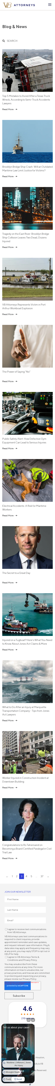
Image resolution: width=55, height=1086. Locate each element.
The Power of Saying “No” (16, 371)
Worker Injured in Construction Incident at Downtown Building (25, 779)
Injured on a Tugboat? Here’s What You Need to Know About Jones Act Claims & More (27, 641)
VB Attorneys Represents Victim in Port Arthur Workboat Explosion (24, 306)
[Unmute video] (18, 1048)
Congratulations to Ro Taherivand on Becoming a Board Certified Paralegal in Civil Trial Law (26, 848)
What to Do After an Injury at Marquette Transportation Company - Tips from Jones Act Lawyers (25, 711)
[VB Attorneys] (19, 5)
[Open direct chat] (29, 1020)
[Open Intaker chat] (30, 1084)
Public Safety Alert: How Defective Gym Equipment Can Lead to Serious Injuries (24, 440)
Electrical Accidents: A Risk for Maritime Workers (24, 507)
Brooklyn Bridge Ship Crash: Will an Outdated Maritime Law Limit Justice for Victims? (27, 168)
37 (42, 876)
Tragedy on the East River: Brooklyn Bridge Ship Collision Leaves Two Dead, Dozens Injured (25, 237)
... (36, 876)
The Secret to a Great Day (16, 572)
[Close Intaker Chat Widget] (33, 1020)
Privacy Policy (30, 960)
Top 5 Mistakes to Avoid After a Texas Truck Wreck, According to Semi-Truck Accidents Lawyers (26, 99)
